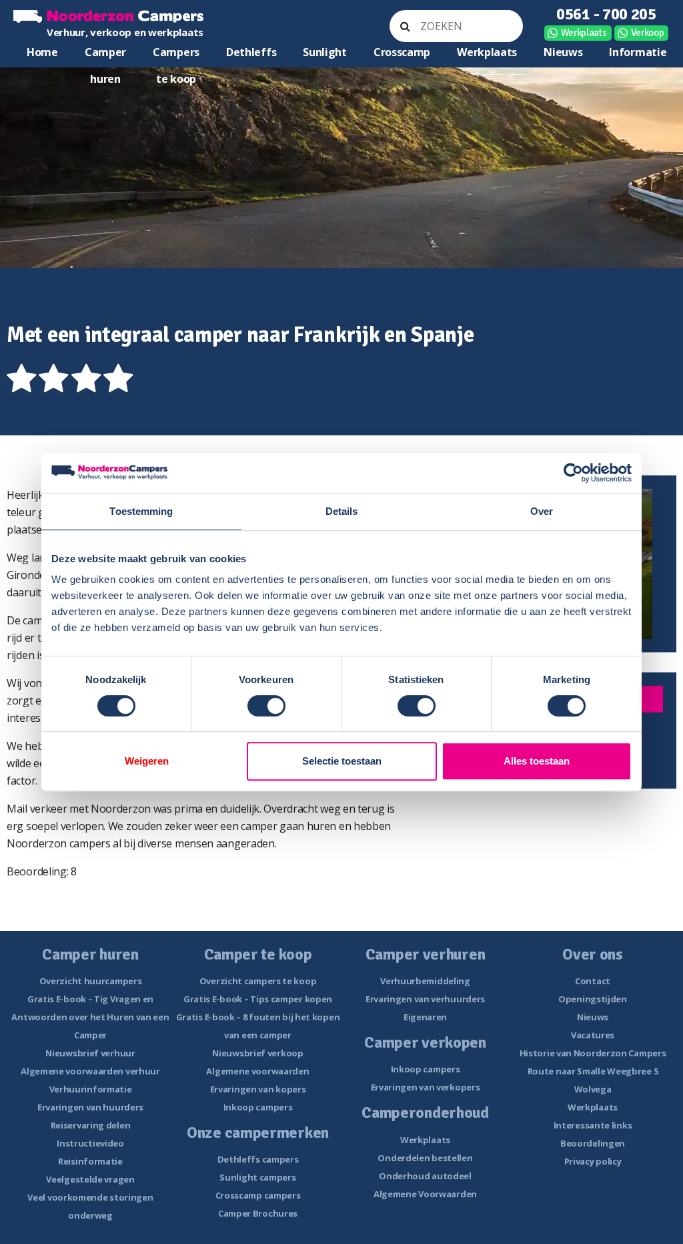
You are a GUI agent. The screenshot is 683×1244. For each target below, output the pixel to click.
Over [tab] (541, 511)
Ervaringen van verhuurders (425, 999)
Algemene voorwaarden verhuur (90, 1071)
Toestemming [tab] (141, 511)
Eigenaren (425, 1017)
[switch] (266, 705)
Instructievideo (90, 1143)
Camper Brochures (257, 1213)
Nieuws (563, 52)
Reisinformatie (90, 1161)
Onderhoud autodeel (425, 1176)
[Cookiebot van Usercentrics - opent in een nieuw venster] (573, 473)
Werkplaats (584, 33)
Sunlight (325, 52)
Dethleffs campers (258, 1159)
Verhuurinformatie (90, 1089)
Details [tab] (341, 511)
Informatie (637, 52)
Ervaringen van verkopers (425, 1087)
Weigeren (147, 761)
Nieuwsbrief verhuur (90, 1053)
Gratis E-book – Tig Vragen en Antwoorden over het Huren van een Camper (90, 1017)
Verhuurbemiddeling (425, 981)
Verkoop (647, 33)
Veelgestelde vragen (90, 1179)
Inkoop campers (258, 1107)
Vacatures (592, 1035)
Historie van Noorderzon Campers (593, 1053)
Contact (592, 981)
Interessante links (593, 1125)
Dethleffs (251, 52)
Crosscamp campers (258, 1195)
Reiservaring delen (91, 1125)
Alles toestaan (537, 761)
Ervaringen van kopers (258, 1089)
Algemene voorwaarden (257, 1071)
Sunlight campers (257, 1177)
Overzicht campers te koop (258, 981)
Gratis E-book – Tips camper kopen (257, 999)
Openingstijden (592, 999)
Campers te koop (176, 55)
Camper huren (105, 55)
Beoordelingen (592, 1143)
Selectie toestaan (342, 761)
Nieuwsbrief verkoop (257, 1053)
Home (42, 52)
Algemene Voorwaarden (425, 1194)
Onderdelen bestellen (425, 1158)
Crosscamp (402, 52)
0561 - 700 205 (606, 14)
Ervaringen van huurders (90, 1107)
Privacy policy (593, 1161)
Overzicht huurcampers (90, 981)
